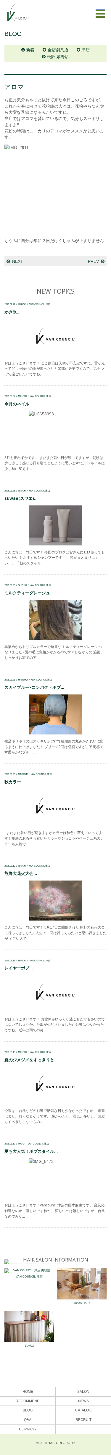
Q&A (27, 1420)
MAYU (21, 1143)
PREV (93, 261)
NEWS (83, 1401)
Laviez (29, 1345)
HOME (27, 1392)
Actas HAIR (82, 1302)
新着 (30, 49)
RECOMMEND (28, 1401)
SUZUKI (22, 585)
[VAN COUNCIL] (18, 15)
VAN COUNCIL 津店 (39, 304)
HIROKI (22, 304)
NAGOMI (23, 774)
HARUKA (23, 679)
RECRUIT (83, 1420)
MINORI (22, 396)
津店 (85, 49)
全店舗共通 (58, 49)
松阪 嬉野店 (58, 56)
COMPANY (28, 1429)
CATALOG (83, 1410)
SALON (83, 1392)
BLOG (28, 1410)
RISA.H (22, 490)
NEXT (17, 261)
